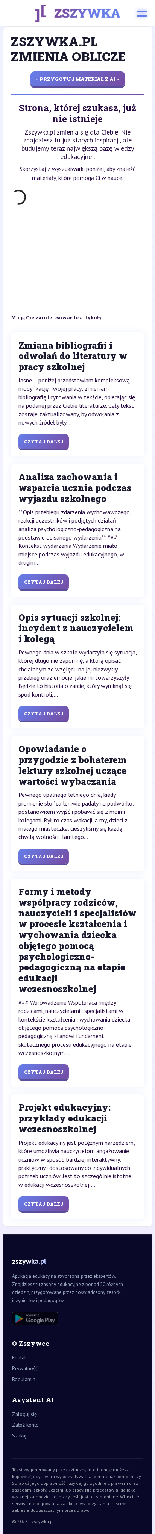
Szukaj (19, 1435)
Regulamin (23, 1379)
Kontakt (20, 1357)
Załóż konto (25, 1424)
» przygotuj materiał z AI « (77, 79)
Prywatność (25, 1368)
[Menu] (141, 13)
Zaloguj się (24, 1414)
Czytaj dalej (43, 441)
